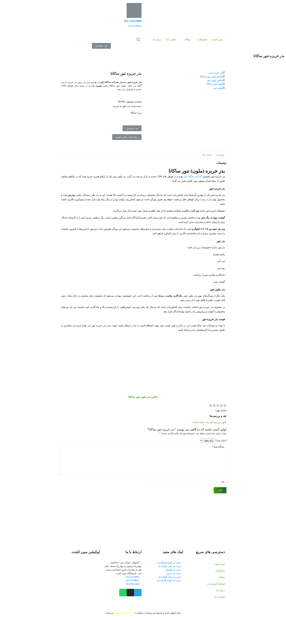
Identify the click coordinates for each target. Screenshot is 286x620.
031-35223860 (133, 21)
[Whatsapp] (123, 592)
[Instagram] (130, 592)
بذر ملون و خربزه (121, 106)
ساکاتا (134, 113)
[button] (101, 46)
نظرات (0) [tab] (207, 155)
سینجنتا (79, 511)
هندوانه (103, 522)
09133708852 (135, 26)
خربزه (95, 522)
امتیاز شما (220, 440)
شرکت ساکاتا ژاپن (192, 176)
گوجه (116, 522)
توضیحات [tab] (220, 155)
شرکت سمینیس (99, 511)
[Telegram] (138, 592)
